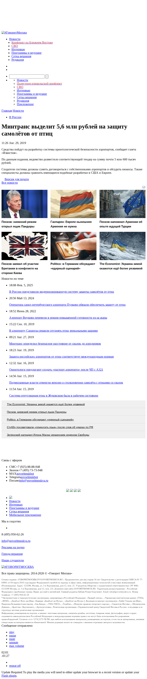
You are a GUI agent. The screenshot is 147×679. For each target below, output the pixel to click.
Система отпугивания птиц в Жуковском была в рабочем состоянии (53, 395)
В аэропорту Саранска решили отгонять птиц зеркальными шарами (53, 330)
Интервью (18, 49)
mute (12, 639)
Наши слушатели (13, 560)
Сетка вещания (21, 56)
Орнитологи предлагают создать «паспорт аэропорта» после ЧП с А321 (56, 369)
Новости (14, 39)
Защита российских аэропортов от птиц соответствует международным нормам (61, 356)
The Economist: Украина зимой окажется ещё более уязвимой (46, 404)
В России (15, 117)
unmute (13, 642)
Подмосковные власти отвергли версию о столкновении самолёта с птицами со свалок (66, 382)
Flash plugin (9, 675)
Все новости (10, 182)
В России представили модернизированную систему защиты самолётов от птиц (61, 291)
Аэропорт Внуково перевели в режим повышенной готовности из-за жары (58, 317)
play (11, 632)
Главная (7, 110)
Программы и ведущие (26, 52)
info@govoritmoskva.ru (33, 480)
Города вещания (12, 553)
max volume (16, 645)
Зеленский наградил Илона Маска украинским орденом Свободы (48, 434)
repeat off (15, 665)
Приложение (25, 104)
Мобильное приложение (25, 515)
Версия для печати (17, 179)
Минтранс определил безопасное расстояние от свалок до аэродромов (55, 343)
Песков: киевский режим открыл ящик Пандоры (36, 411)
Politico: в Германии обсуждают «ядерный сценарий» (40, 419)
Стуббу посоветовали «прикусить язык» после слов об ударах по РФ (50, 427)
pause (12, 635)
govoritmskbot (25, 473)
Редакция (17, 59)
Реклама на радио (13, 547)
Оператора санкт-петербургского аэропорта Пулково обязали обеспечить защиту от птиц (67, 304)
